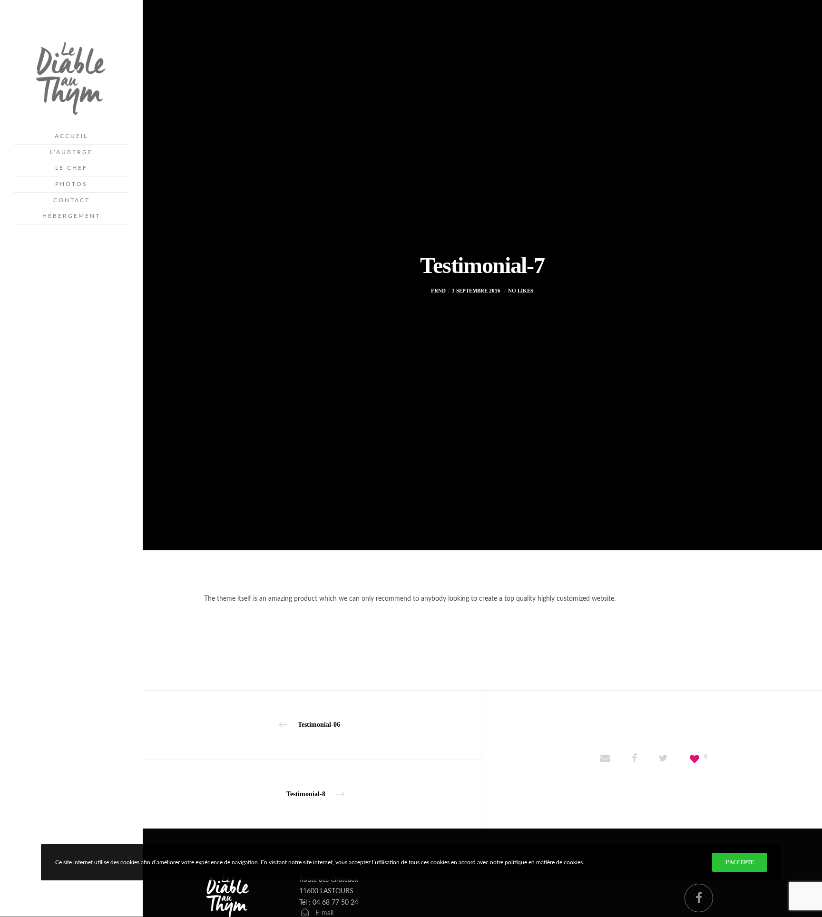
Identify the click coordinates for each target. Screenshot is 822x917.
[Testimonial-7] (605, 759)
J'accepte (739, 862)
